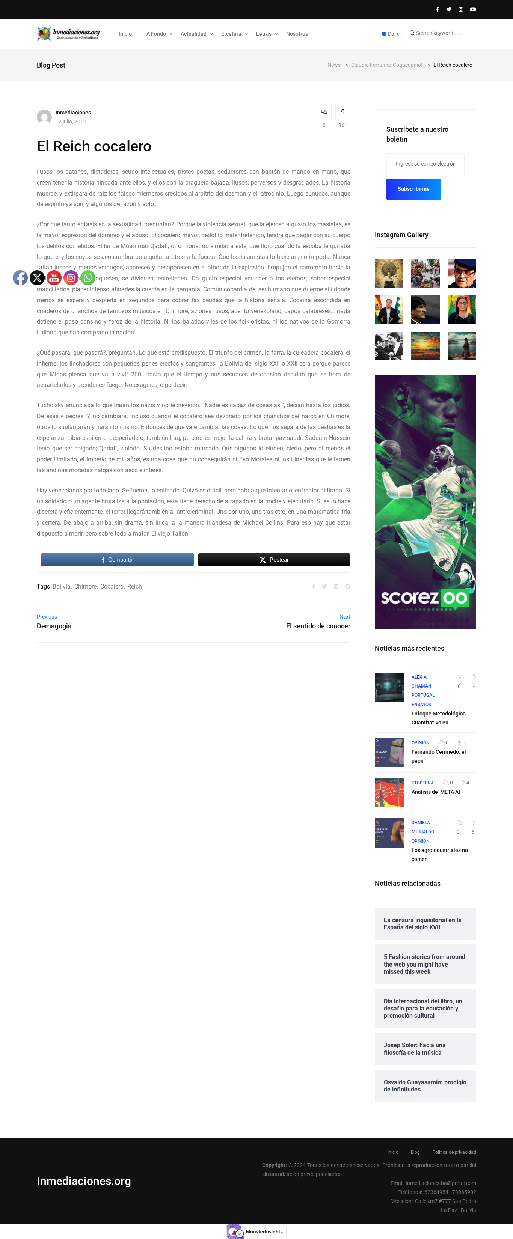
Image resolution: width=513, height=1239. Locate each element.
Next (344, 617)
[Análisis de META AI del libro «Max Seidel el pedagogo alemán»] (389, 792)
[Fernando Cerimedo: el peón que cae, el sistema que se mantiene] (389, 752)
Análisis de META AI (436, 792)
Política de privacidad (454, 1152)
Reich (134, 586)
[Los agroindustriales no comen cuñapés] (389, 833)
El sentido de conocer (318, 626)
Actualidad (194, 34)
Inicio (125, 34)
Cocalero (112, 586)
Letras (264, 34)
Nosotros (297, 34)
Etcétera (231, 34)
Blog (415, 1152)
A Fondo (156, 34)
